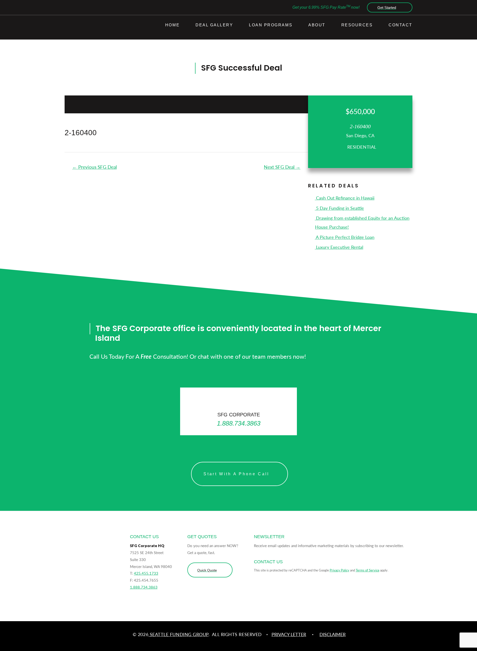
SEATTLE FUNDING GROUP (178, 634)
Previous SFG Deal (94, 167)
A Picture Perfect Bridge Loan (344, 237)
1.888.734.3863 (144, 587)
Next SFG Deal (282, 167)
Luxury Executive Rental (339, 247)
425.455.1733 (146, 573)
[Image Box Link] (238, 411)
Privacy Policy (339, 570)
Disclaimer (332, 634)
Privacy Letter (289, 634)
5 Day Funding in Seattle (339, 208)
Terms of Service (367, 570)
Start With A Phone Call (236, 474)
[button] (388, 7)
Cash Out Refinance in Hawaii (344, 198)
